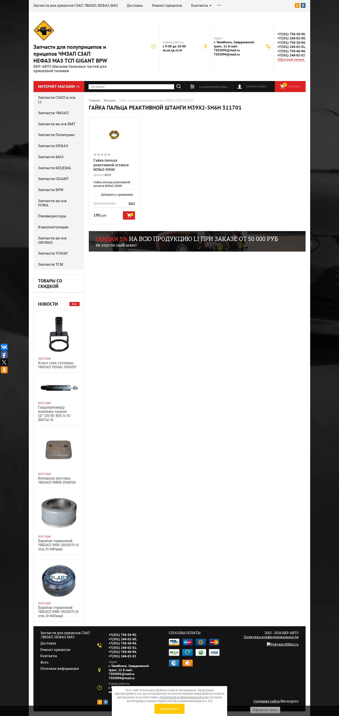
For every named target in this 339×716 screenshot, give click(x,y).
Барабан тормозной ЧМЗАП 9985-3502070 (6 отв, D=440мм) (58, 611)
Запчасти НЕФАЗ (53, 145)
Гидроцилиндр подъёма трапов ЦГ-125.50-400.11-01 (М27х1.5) (54, 413)
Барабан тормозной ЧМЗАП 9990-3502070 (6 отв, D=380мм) (58, 544)
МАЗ (132, 203)
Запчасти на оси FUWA (52, 202)
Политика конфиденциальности (271, 637)
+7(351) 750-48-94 (291, 51)
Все (74, 304)
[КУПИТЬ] (129, 215)
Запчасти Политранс (56, 134)
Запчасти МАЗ (50, 156)
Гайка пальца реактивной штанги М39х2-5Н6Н (111, 165)
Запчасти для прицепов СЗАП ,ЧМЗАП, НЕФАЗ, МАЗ (75, 5)
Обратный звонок (290, 59)
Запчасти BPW (50, 189)
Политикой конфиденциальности (184, 697)
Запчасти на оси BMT (56, 124)
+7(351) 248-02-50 (291, 38)
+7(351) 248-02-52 (291, 55)
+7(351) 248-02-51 (291, 47)
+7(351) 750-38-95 (291, 34)
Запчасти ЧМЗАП (53, 112)
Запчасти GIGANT (53, 178)
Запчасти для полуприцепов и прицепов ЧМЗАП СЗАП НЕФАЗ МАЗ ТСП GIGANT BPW (70, 53)
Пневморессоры (52, 216)
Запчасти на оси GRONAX (52, 240)
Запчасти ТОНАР (53, 253)
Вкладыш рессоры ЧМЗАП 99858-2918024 (57, 480)
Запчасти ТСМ (50, 264)
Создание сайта (266, 701)
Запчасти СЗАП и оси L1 (56, 99)
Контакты (199, 5)
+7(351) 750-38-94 (291, 43)
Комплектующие (53, 227)
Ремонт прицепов (167, 5)
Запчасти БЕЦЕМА (54, 167)
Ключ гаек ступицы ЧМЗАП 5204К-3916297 (57, 364)
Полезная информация (59, 668)
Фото (44, 662)
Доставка (135, 5)
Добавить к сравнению (117, 194)
